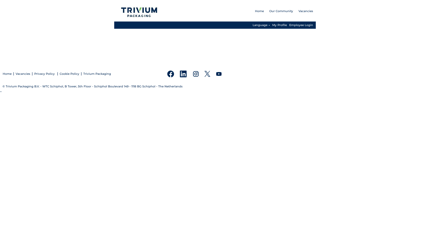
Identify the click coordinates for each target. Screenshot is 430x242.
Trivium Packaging (97, 73)
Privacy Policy (45, 73)
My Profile (279, 25)
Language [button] (260, 25)
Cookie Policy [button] (69, 73)
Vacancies (305, 11)
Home (259, 11)
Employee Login (301, 25)
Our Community (281, 11)
